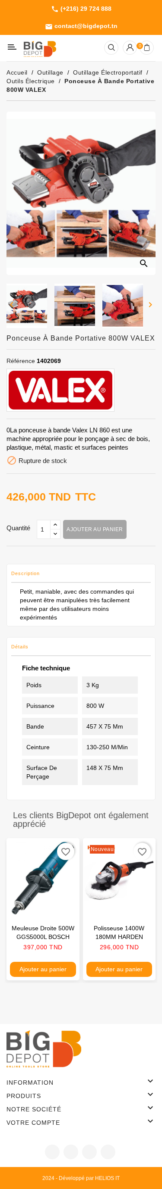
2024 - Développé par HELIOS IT (81, 1178)
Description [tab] (25, 573)
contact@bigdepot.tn (81, 26)
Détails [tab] (20, 646)
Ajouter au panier (95, 529)
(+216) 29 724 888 (81, 9)
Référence (20, 360)
